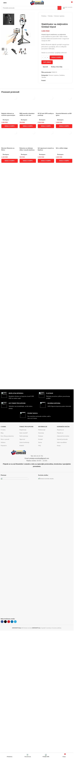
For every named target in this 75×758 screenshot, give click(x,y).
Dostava (40, 557)
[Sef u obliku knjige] (64, 423)
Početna (43, 16)
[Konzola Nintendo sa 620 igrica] (64, 267)
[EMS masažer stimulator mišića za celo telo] (28, 267)
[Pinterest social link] (51, 80)
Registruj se (60, 551)
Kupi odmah (47, 62)
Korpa (58, 567)
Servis (40, 564)
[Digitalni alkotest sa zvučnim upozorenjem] (9, 267)
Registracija (22, 551)
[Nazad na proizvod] (45, 20)
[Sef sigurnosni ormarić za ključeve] (46, 423)
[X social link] (49, 80)
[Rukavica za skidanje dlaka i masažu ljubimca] (28, 423)
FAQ (39, 567)
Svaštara (61, 75)
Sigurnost (22, 561)
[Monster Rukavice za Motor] (9, 423)
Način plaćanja (23, 557)
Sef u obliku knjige (62, 494)
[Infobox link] (67, 8)
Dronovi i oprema (59, 16)
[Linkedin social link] (53, 80)
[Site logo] (37, 2)
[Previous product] (42, 20)
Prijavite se (60, 554)
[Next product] (47, 20)
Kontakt (40, 561)
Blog (2, 554)
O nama (3, 551)
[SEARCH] (59, 8)
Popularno (4, 567)
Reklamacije (41, 551)
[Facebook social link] (47, 80)
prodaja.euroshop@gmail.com (39, 580)
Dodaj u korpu (56, 57)
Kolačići (21, 567)
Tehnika (50, 16)
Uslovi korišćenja (24, 564)
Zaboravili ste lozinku (63, 557)
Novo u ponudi (5, 561)
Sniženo (3, 564)
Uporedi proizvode (62, 561)
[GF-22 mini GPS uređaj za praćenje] (46, 267)
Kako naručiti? (23, 554)
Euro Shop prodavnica (7, 557)
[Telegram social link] (56, 80)
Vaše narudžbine (62, 564)
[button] (9, 351)
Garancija (41, 554)
